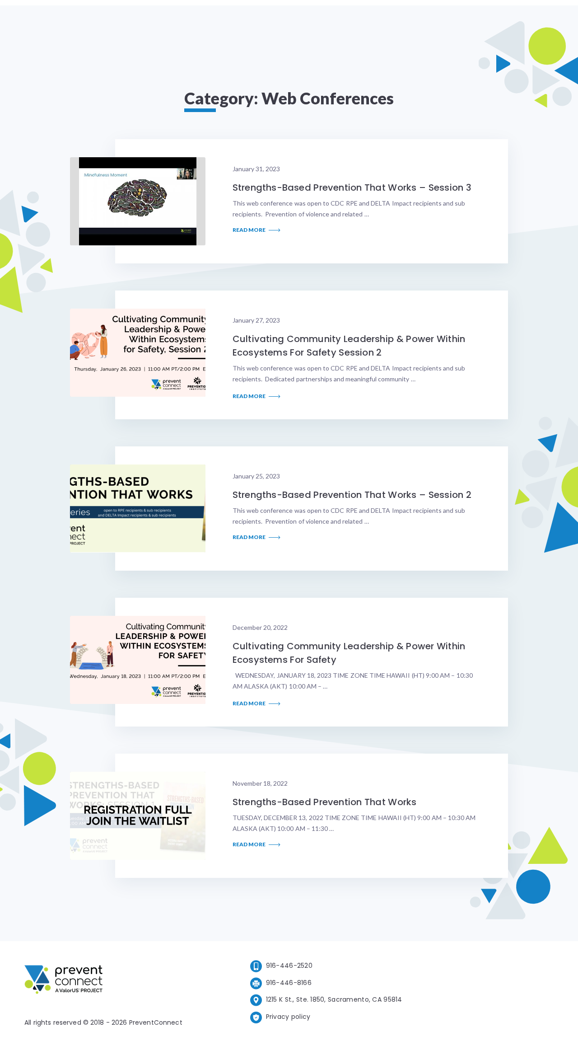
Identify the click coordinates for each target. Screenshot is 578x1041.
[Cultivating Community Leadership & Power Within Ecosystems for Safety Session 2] (137, 353)
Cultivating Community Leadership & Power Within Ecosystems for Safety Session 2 (349, 346)
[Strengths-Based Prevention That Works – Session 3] (137, 201)
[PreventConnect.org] (99, 981)
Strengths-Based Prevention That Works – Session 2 (352, 494)
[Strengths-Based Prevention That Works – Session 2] (137, 508)
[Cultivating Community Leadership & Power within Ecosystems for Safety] (137, 660)
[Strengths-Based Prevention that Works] (137, 816)
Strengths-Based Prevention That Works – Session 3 (352, 187)
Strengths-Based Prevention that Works (325, 802)
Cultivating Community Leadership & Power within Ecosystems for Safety (349, 653)
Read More (249, 230)
